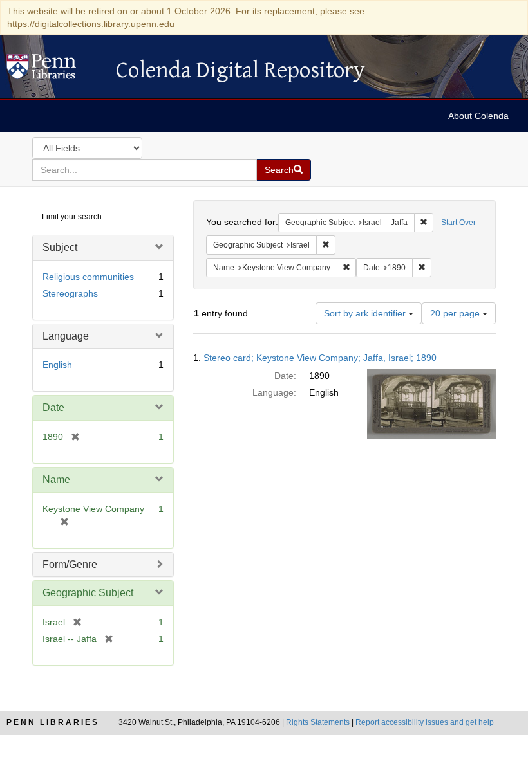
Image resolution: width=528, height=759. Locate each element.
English (57, 365)
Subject (59, 247)
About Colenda (478, 116)
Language (65, 336)
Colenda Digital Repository (54, 70)
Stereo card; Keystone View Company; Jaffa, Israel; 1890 (320, 357)
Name (56, 479)
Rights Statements (318, 722)
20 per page (456, 313)
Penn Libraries (52, 722)
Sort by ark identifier (366, 313)
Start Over (458, 222)
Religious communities (88, 276)
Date (53, 407)
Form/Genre (69, 564)
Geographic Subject (87, 592)
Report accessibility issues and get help (424, 722)
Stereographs (70, 293)
